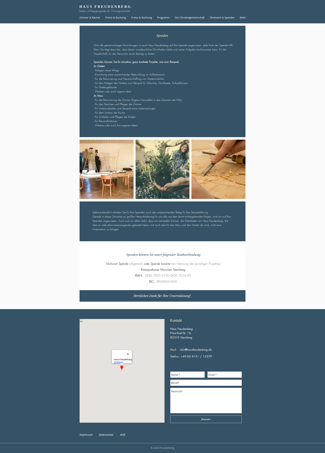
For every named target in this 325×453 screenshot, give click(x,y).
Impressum (88, 435)
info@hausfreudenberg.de (196, 349)
